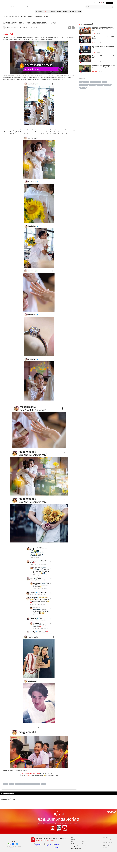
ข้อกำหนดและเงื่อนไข (107, 840)
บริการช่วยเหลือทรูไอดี (76, 848)
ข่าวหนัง (59, 11)
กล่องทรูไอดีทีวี (74, 846)
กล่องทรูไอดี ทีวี (97, 3)
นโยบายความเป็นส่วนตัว (108, 842)
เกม (22, 7)
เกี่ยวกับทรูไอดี (106, 837)
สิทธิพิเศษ (13, 7)
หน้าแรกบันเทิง (39, 11)
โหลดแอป (88, 3)
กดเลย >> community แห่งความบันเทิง (31, 773)
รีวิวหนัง (65, 11)
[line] (9, 844)
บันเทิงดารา (11, 16)
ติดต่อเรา (105, 848)
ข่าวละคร (53, 11)
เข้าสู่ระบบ (109, 3)
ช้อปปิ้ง (72, 844)
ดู (8, 7)
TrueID (8, 3)
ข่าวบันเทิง (47, 11)
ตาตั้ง (27, 7)
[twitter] (17, 844)
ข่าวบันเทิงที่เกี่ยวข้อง (8, 799)
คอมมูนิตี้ (84, 846)
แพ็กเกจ (83, 844)
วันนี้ (5, 7)
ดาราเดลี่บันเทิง (95, 71)
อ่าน (19, 7)
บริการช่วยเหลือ (106, 845)
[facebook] (13, 844)
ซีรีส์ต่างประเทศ (72, 11)
